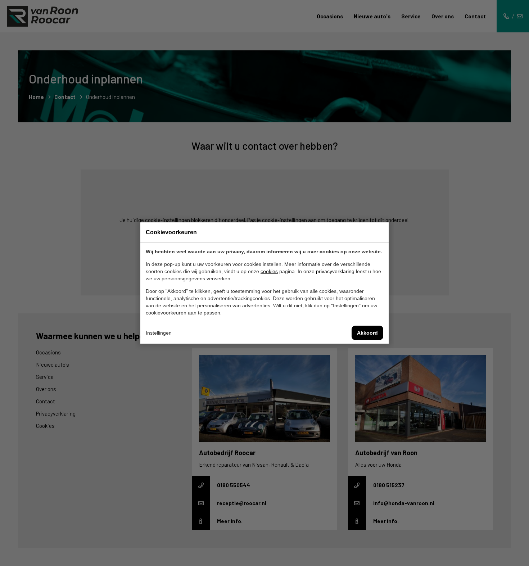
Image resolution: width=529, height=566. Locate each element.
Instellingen (159, 333)
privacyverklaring (335, 271)
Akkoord (367, 333)
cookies (269, 271)
